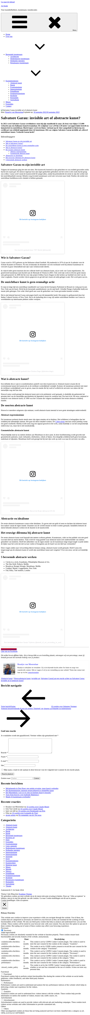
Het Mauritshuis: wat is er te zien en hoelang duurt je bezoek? (28, 793)
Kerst (8, 859)
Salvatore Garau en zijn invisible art (19, 141)
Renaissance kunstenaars (19, 63)
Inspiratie (9, 857)
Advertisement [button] (6, 998)
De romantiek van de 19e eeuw (29, 815)
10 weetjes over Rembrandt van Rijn (31, 811)
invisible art (35, 678)
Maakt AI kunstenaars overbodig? (18, 797)
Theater (8, 886)
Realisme (13, 96)
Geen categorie (11, 846)
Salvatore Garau (47, 678)
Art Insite (4, 6)
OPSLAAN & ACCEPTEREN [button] (12, 1013)
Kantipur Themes (25, 894)
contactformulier (33, 672)
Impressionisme (16, 89)
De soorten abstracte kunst (15, 150)
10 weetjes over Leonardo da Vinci (25, 813)
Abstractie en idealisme (14, 155)
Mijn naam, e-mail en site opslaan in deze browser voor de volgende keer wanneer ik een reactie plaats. (42, 770)
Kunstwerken (11, 863)
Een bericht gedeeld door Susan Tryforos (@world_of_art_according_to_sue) (32, 642)
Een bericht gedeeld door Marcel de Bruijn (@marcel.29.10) (33, 511)
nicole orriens (11, 815)
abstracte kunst (25, 678)
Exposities (9, 104)
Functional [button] (5, 972)
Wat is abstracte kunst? (14, 148)
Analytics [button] (4, 989)
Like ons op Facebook (9, 651)
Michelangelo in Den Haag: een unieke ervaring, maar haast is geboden (32, 788)
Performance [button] (5, 980)
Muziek (8, 869)
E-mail (4, 761)
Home (8, 34)
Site (2, 765)
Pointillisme (14, 91)
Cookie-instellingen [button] (8, 900)
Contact (8, 106)
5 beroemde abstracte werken (16, 160)
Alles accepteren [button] (22, 900)
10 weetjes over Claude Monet (37, 807)
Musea (8, 102)
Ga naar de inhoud (8, 2)
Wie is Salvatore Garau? (14, 143)
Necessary (7, 930)
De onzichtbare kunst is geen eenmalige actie (22, 145)
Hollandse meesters (17, 61)
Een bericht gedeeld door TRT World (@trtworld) (33, 250)
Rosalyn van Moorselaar (14, 112)
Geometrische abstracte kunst (20, 153)
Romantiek (14, 98)
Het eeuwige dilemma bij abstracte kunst (20, 158)
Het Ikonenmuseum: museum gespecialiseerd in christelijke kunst (30, 791)
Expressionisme (16, 87)
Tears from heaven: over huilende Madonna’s (22, 795)
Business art (10, 838)
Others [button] (3, 1006)
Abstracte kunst (16, 83)
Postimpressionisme (17, 93)
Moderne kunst (11, 865)
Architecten (14, 57)
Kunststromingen (12, 81)
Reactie (4, 753)
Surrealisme (14, 100)
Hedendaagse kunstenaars (19, 59)
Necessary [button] (5, 928)
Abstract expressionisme (18, 152)
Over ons (9, 36)
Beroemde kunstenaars (14, 54)
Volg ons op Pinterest (9, 649)
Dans (7, 840)
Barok (12, 85)
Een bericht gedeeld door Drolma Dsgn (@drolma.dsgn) (32, 371)
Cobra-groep (60, 422)
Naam (4, 757)
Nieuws (17, 678)
